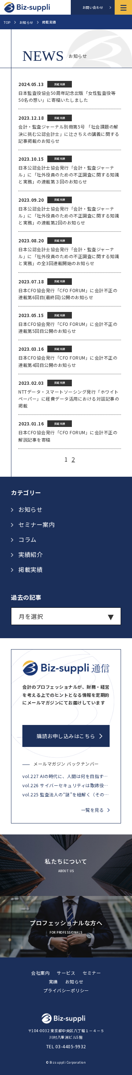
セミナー (91, 973)
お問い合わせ (92, 7)
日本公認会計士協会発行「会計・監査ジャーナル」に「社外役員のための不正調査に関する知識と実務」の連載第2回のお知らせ (68, 215)
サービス (66, 973)
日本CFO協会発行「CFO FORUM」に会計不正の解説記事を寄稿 (67, 435)
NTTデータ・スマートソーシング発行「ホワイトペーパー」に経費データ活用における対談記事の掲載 (68, 398)
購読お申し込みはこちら (66, 736)
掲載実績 (30, 569)
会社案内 (40, 973)
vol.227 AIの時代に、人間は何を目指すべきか (66, 776)
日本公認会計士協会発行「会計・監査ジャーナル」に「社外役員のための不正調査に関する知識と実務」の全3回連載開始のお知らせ (68, 256)
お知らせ (30, 509)
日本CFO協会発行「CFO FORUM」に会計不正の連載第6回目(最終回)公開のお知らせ (67, 293)
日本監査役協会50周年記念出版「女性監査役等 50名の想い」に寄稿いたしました (66, 96)
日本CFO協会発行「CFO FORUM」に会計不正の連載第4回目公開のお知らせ (67, 361)
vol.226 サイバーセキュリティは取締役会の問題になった (66, 785)
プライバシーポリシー (66, 990)
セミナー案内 (36, 524)
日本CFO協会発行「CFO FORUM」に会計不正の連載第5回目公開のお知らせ (67, 327)
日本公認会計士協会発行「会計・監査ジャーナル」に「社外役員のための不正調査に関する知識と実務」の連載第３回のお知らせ (68, 174)
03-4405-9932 (70, 1046)
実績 (53, 981)
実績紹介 (30, 554)
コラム (27, 539)
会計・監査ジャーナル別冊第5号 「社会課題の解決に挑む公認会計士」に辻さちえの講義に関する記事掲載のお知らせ (68, 133)
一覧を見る (92, 810)
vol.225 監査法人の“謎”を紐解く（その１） (66, 794)
